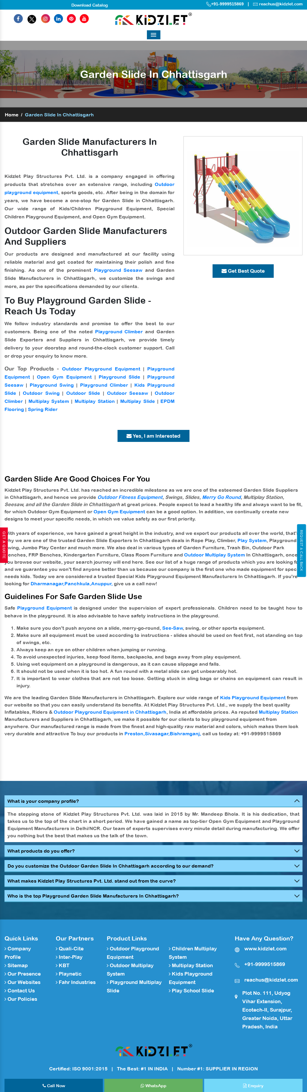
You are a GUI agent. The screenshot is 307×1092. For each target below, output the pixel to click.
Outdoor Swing (41, 393)
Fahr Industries (77, 982)
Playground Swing (52, 385)
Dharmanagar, (47, 583)
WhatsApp (155, 1085)
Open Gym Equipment (64, 377)
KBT (64, 965)
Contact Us (20, 991)
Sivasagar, (157, 733)
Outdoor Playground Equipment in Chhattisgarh (110, 712)
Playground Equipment (44, 607)
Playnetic (70, 974)
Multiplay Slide (137, 401)
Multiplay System (48, 401)
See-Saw (172, 628)
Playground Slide (119, 377)
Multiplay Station (95, 401)
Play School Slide (192, 991)
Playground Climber (119, 331)
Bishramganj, (185, 733)
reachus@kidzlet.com (281, 4)
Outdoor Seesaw (127, 393)
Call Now (55, 1085)
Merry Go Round (221, 497)
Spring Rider (43, 409)
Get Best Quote (246, 271)
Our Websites (23, 982)
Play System (252, 540)
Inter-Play (70, 957)
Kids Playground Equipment (253, 697)
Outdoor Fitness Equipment (129, 497)
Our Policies (21, 999)
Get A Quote (4, 545)
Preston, (134, 733)
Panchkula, (77, 583)
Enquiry (255, 1085)
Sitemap (17, 965)
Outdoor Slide (83, 393)
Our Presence (23, 974)
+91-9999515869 (227, 4)
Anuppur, (102, 583)
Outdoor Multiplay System (214, 554)
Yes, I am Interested (156, 436)
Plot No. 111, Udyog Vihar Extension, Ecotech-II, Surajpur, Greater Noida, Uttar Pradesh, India (267, 1010)
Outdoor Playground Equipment (101, 368)
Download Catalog (89, 5)
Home (12, 114)
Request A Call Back (301, 550)
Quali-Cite (71, 949)
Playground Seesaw (118, 270)
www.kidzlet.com (265, 949)
